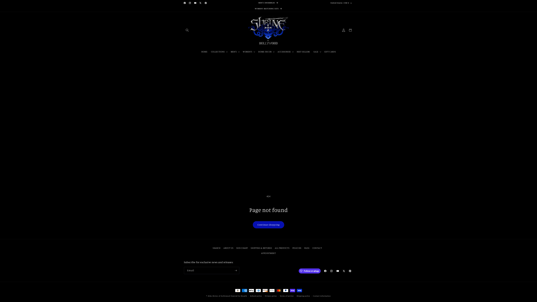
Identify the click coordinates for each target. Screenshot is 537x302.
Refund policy (256, 296)
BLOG (306, 248)
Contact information (322, 296)
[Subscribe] (235, 270)
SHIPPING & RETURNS (261, 248)
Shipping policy (303, 296)
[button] (187, 30)
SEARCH (217, 248)
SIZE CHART (242, 248)
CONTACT (317, 248)
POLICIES (296, 248)
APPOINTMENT (268, 253)
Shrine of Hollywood (221, 296)
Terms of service (287, 296)
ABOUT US (228, 248)
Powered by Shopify (239, 296)
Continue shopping (268, 224)
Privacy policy (271, 296)
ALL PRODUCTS (282, 248)
